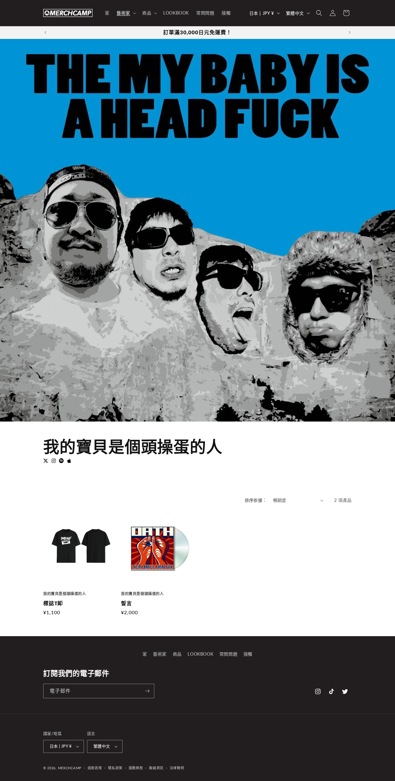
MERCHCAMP (69, 768)
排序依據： (256, 500)
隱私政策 (115, 768)
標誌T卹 (53, 603)
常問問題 (228, 654)
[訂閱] (147, 691)
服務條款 (136, 768)
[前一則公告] (45, 32)
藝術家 (160, 654)
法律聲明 (177, 768)
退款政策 (95, 768)
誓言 (126, 603)
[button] (126, 12)
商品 (177, 654)
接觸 (247, 654)
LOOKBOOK (200, 654)
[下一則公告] (349, 32)
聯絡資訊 (156, 768)
